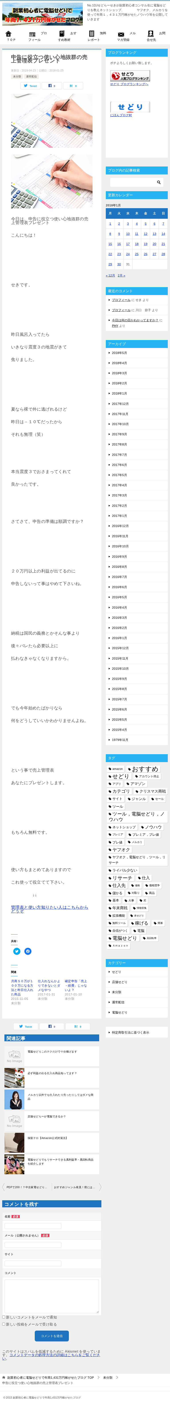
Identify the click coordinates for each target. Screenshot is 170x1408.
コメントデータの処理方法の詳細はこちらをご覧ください (51, 1356)
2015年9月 (119, 679)
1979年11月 (120, 740)
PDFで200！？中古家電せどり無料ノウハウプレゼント (29, 1187)
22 (110, 254)
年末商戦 (120, 908)
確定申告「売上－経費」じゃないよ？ (76, 985)
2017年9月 (119, 434)
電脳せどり (124, 938)
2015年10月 (120, 668)
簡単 (160, 923)
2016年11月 (120, 536)
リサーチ (122, 878)
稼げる (141, 923)
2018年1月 (119, 393)
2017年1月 (119, 516)
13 (154, 234)
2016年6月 (119, 587)
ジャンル (139, 799)
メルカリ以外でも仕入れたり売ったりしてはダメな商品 (61, 1096)
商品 (152, 893)
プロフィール (121, 300)
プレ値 (117, 842)
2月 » (121, 275)
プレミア (117, 834)
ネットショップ (124, 827)
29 (110, 264)
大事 (131, 900)
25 (137, 254)
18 (137, 244)
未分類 (17, 76)
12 (145, 234)
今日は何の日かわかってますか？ (135, 320)
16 (119, 244)
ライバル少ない (124, 870)
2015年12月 (120, 648)
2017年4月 (119, 485)
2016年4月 (119, 607)
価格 (137, 885)
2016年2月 (119, 628)
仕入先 (119, 885)
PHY (115, 325)
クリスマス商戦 (152, 791)
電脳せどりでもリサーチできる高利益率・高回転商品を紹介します (61, 1161)
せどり (121, 776)
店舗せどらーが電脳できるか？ (47, 1116)
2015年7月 (119, 699)
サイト (117, 798)
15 (110, 244)
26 (145, 254)
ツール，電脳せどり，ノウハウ (137, 816)
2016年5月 (119, 597)
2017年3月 (119, 495)
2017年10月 (120, 424)
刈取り (136, 892)
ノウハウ (153, 827)
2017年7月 (119, 454)
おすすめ (145, 769)
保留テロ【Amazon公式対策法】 (48, 1138)
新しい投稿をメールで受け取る (31, 1324)
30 (119, 264)
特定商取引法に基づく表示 (130, 1032)
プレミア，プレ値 (145, 834)
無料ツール (119, 923)
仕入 (146, 878)
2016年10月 (120, 546)
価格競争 (154, 885)
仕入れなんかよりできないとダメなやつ (49, 985)
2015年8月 (119, 689)
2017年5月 (119, 475)
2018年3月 (119, 373)
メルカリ (137, 842)
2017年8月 (119, 444)
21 (163, 244)
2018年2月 (119, 383)
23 (119, 254)
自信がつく (120, 930)
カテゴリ (121, 791)
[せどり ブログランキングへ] (130, 78)
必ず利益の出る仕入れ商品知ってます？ (52, 1073)
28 (163, 254)
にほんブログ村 (121, 115)
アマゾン (137, 784)
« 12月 (110, 275)
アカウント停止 (149, 776)
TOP (50, 1377)
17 (128, 244)
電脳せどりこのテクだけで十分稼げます (52, 1051)
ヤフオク (121, 849)
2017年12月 (120, 404)
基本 (115, 900)
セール (159, 798)
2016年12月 (120, 526)
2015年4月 (119, 729)
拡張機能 (118, 915)
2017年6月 (119, 465)
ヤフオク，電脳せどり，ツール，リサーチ (137, 859)
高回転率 (151, 938)
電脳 (140, 931)
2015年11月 (120, 658)
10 (128, 234)
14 (163, 234)
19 (145, 244)
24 (128, 254)
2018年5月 (119, 353)
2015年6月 (119, 709)
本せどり (139, 915)
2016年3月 (119, 617)
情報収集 (142, 908)
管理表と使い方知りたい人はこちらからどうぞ (49, 909)
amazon (117, 768)
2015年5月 (119, 719)
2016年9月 (119, 556)
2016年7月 (119, 577)
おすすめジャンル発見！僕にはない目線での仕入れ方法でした (77, 1187)
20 (154, 244)
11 (136, 234)
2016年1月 (119, 638)
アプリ (116, 783)
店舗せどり (120, 982)
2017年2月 (119, 505)
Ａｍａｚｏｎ (120, 945)
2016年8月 (119, 566)
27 (154, 254)
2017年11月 (120, 414)
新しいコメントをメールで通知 (31, 1317)
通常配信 (31, 76)
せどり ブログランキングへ (129, 84)
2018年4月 (119, 363)
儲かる (117, 893)
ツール (117, 806)
